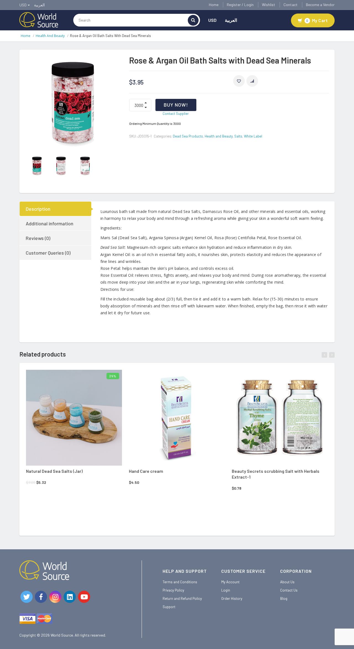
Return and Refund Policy (182, 598)
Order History (231, 598)
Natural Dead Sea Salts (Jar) (54, 471)
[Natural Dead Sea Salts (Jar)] (74, 418)
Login (225, 590)
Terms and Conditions (180, 582)
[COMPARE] (252, 81)
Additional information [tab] (49, 223)
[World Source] (38, 19)
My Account (230, 582)
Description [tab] (38, 209)
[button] (239, 81)
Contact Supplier (176, 113)
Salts (238, 136)
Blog (283, 598)
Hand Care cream (146, 471)
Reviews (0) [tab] (38, 238)
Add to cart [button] (66, 377)
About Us (287, 582)
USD (212, 20)
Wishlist (268, 4)
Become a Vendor (320, 4)
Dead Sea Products (188, 136)
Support (169, 607)
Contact (290, 4)
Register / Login (240, 4)
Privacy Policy (173, 590)
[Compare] (90, 378)
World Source (62, 635)
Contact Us (289, 590)
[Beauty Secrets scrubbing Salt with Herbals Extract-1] (280, 418)
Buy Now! (176, 105)
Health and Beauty (50, 35)
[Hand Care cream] (177, 418)
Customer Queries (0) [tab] (48, 253)
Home (213, 4)
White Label (253, 136)
